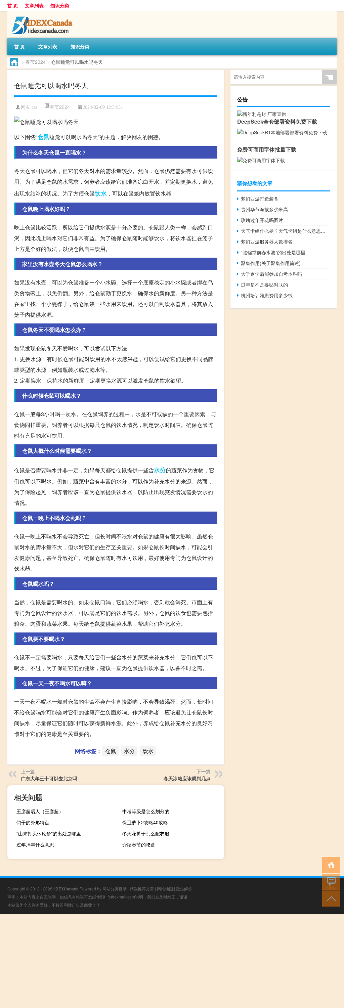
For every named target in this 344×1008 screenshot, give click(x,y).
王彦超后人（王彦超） (39, 811)
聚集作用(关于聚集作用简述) (271, 263)
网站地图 (165, 888)
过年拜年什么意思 (35, 844)
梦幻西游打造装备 (259, 198)
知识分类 (59, 5)
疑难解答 (184, 888)
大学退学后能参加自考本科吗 (271, 273)
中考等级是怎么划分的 (145, 811)
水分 (160, 470)
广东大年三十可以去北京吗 (49, 778)
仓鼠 (43, 136)
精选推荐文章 (142, 888)
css (34, 107)
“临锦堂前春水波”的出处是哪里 (273, 252)
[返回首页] (329, 864)
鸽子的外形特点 (32, 822)
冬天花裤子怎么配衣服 (145, 833)
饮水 (101, 193)
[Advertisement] (172, 961)
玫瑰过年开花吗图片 (262, 220)
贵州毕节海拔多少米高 (264, 209)
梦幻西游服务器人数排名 (267, 241)
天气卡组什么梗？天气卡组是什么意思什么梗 (285, 230)
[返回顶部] (329, 898)
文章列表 (34, 5)
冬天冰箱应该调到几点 (187, 778)
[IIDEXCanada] (42, 13)
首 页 (12, 5)
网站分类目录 (114, 888)
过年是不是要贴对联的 (264, 284)
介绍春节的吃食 (138, 844)
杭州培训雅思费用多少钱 (267, 295)
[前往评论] (329, 881)
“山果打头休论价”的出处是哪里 (48, 833)
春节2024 (36, 61)
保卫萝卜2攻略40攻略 (145, 822)
